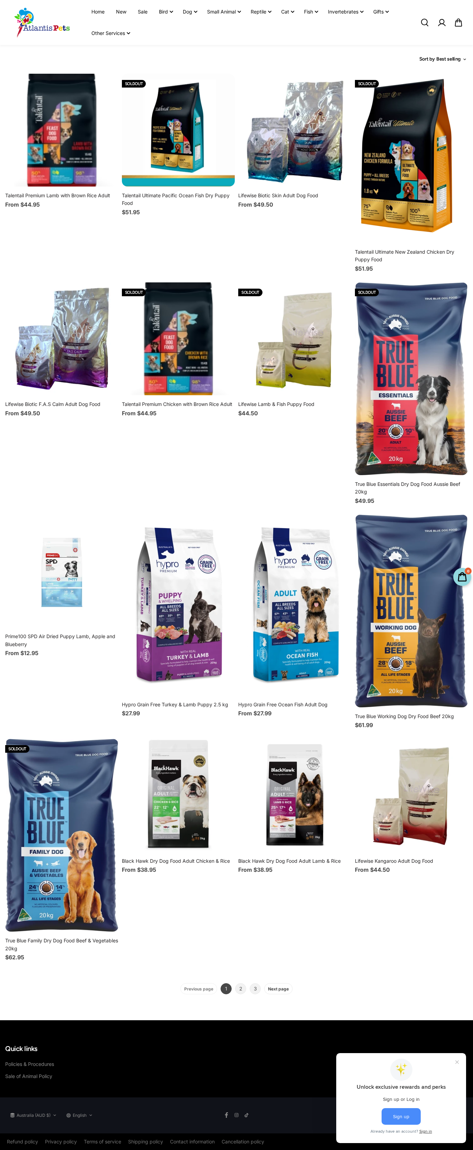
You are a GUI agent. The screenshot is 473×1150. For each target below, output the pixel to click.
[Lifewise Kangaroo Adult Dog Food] (411, 795)
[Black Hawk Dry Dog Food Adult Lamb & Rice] (294, 795)
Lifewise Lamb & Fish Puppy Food (276, 404)
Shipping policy (145, 1141)
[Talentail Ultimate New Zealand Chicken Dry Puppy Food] (411, 158)
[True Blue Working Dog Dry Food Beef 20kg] (411, 611)
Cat (285, 12)
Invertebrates (343, 12)
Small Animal (221, 12)
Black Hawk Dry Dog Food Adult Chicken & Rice (176, 861)
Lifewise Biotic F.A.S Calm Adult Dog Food (52, 404)
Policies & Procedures (29, 1064)
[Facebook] (226, 1115)
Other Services (108, 33)
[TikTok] (246, 1115)
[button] (458, 22)
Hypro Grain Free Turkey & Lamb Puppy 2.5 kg (175, 704)
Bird (163, 12)
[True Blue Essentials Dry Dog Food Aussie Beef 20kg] (411, 378)
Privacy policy (61, 1141)
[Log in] (441, 22)
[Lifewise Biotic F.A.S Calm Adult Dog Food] (61, 339)
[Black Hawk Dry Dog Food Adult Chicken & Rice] (178, 795)
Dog (187, 12)
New (121, 12)
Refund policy (22, 1141)
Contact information (192, 1141)
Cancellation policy (243, 1141)
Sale (143, 12)
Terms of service (102, 1141)
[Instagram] (236, 1115)
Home (98, 12)
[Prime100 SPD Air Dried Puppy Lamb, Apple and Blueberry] (61, 571)
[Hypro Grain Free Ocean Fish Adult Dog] (294, 605)
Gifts (378, 12)
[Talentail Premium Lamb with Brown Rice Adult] (61, 130)
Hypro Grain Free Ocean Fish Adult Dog (283, 704)
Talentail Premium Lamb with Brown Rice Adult (57, 195)
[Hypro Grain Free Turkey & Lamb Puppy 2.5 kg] (178, 605)
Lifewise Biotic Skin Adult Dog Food (278, 195)
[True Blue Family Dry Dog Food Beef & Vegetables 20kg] (61, 835)
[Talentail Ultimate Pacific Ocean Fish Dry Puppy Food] (178, 130)
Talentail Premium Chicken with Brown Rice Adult (177, 404)
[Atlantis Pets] (41, 22)
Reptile (258, 12)
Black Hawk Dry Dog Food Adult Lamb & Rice (289, 861)
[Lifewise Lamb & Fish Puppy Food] (294, 339)
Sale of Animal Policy (28, 1076)
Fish (308, 12)
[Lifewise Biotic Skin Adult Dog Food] (294, 130)
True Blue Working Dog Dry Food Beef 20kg (404, 716)
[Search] (424, 22)
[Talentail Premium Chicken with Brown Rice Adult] (178, 339)
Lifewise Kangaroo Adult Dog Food (394, 861)
